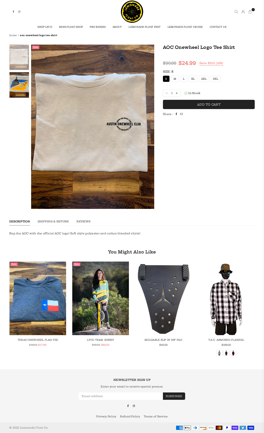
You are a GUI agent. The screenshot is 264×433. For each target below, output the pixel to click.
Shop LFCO (44, 26)
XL (193, 78)
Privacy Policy (106, 416)
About (117, 26)
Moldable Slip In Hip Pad (163, 339)
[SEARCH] (236, 11)
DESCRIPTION (19, 221)
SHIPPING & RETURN (53, 221)
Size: (168, 71)
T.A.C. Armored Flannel (226, 339)
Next (150, 126)
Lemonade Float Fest (145, 26)
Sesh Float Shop (71, 26)
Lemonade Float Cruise (185, 26)
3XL (215, 78)
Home (13, 35)
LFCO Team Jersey (100, 339)
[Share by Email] (181, 114)
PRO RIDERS (98, 26)
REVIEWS (83, 221)
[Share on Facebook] (176, 114)
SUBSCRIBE (174, 396)
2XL (204, 78)
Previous (34, 126)
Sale (35, 47)
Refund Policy (130, 416)
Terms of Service (156, 416)
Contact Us (218, 26)
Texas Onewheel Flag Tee (38, 339)
